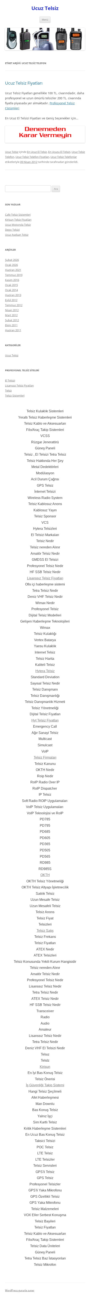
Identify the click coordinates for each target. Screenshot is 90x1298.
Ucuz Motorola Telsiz (18, 225)
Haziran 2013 (13, 295)
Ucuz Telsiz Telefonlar (63, 157)
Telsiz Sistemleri (14, 395)
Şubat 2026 (12, 260)
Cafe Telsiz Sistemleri (18, 215)
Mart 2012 (11, 315)
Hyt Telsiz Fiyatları (45, 720)
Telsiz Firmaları (45, 757)
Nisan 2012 (12, 310)
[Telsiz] (45, 142)
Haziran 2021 (13, 270)
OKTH (45, 875)
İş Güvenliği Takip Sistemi (45, 1085)
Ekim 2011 (11, 325)
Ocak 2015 (11, 285)
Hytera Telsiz (45, 671)
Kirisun (45, 1067)
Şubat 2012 (12, 320)
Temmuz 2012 (13, 305)
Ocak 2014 (11, 290)
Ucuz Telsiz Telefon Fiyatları (32, 157)
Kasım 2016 (12, 280)
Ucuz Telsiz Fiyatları (23, 83)
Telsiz (8, 390)
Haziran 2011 (13, 330)
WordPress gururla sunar (19, 1290)
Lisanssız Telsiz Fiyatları (19, 385)
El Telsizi (10, 380)
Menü (45, 19)
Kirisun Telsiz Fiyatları (18, 220)
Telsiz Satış (45, 930)
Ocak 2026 (11, 265)
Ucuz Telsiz (45, 8)
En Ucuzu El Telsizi (59, 152)
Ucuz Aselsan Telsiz (16, 235)
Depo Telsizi (12, 230)
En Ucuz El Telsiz (37, 152)
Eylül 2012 (11, 300)
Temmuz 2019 (13, 275)
